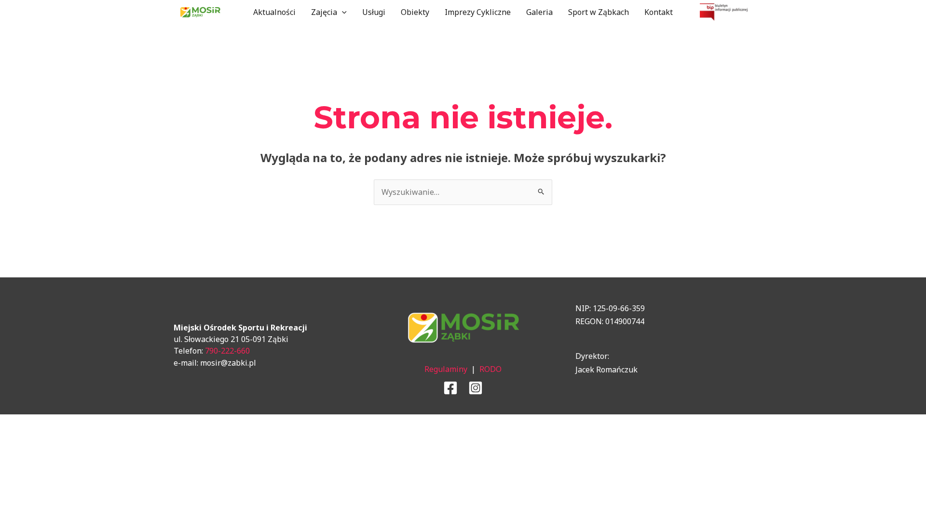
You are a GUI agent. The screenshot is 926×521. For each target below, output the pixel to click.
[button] (342, 12)
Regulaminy (445, 369)
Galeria (539, 12)
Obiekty (415, 12)
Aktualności (274, 12)
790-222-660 (227, 350)
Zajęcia (324, 12)
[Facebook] (450, 388)
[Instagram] (475, 388)
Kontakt (658, 12)
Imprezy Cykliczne (478, 12)
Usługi (373, 12)
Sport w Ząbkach (598, 12)
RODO (490, 369)
